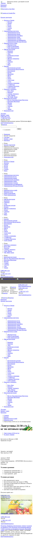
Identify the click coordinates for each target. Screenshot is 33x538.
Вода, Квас (10, 90)
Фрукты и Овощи (9, 20)
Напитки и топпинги (10, 89)
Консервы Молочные (13, 101)
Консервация (11, 71)
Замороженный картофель (15, 35)
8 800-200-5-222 (5, 116)
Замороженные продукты (11, 31)
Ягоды (9, 25)
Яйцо (9, 64)
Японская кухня (8, 110)
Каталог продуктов (6, 17)
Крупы (9, 72)
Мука (9, 77)
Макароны (10, 74)
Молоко (9, 103)
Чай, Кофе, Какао (12, 97)
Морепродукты (11, 45)
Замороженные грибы (13, 37)
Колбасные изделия (13, 55)
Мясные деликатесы (13, 58)
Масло (9, 75)
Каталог (6, 417)
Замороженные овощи (13, 34)
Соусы (9, 81)
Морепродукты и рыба (10, 43)
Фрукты (9, 22)
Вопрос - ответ (5, 115)
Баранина (10, 51)
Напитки (10, 92)
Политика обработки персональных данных (13, 526)
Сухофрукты (11, 84)
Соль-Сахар (10, 80)
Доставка (3, 113)
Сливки (9, 104)
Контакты (3, 6)
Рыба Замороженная (13, 48)
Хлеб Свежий (11, 87)
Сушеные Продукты (13, 86)
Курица (9, 57)
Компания (4, 5)
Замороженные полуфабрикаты (16, 40)
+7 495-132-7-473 (5, 118)
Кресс (9, 29)
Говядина (10, 52)
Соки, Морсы (11, 95)
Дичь (8, 54)
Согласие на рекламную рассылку (15, 529)
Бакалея (6, 66)
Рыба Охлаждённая (13, 46)
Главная (6, 415)
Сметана (9, 106)
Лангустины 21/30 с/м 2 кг (11, 433)
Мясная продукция (9, 49)
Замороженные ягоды (13, 32)
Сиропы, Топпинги (13, 94)
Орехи (9, 78)
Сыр (8, 107)
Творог (9, 109)
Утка (8, 63)
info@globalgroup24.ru (7, 536)
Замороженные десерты (14, 38)
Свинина (10, 61)
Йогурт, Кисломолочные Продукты (17, 100)
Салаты (9, 28)
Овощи (9, 23)
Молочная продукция (10, 98)
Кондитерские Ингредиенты (15, 69)
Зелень (9, 26)
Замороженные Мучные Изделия (16, 41)
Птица (9, 60)
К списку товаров (9, 434)
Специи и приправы (13, 83)
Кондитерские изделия (14, 68)
